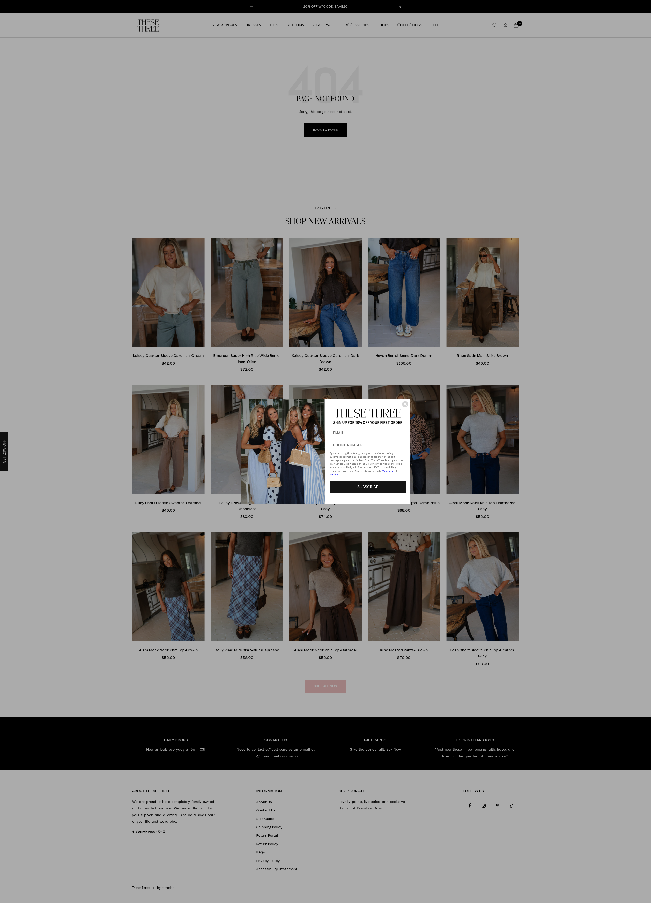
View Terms (388, 471)
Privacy (334, 474)
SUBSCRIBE (367, 486)
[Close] (405, 404)
